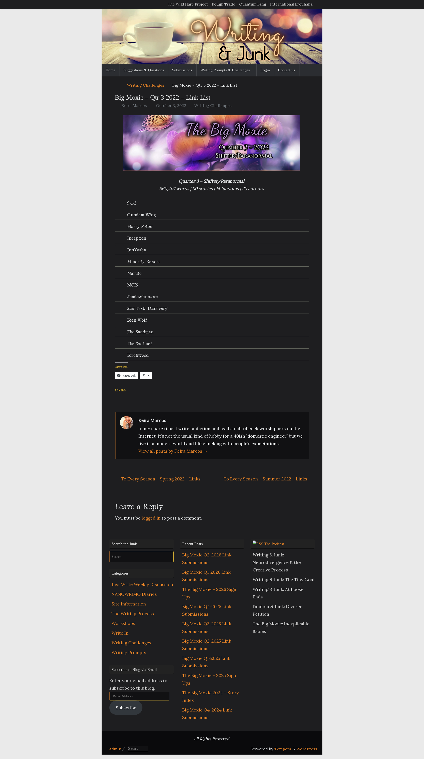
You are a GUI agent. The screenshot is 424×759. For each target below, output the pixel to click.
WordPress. (307, 748)
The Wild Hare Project (188, 4)
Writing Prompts (129, 652)
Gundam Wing (141, 214)
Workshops (123, 623)
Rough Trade (223, 4)
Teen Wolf (136, 320)
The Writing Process (133, 613)
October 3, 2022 (171, 105)
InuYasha (136, 249)
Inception (136, 238)
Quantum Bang (252, 4)
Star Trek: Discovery (146, 308)
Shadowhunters (142, 296)
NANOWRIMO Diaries (134, 594)
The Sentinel (139, 343)
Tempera (282, 748)
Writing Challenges (145, 85)
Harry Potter (139, 226)
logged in (151, 518)
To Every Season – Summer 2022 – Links (265, 479)
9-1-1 (131, 203)
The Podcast (274, 544)
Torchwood (137, 355)
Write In (120, 633)
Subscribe (126, 707)
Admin (115, 748)
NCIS (132, 285)
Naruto (134, 273)
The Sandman (139, 331)
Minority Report (143, 261)
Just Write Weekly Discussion (142, 584)
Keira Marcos (134, 105)
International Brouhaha (291, 4)
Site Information (129, 604)
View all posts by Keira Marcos (173, 451)
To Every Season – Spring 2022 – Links (160, 479)
